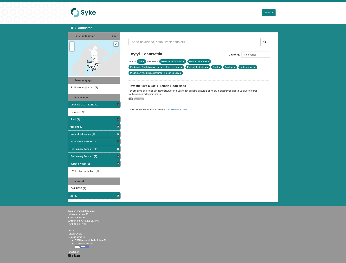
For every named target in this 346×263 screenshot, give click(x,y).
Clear (114, 36)
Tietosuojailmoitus (76, 237)
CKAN (74, 256)
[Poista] (143, 61)
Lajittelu (234, 54)
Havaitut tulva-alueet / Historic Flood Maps (157, 85)
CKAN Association (84, 243)
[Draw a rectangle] (116, 44)
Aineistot (268, 12)
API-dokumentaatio (179, 109)
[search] (265, 42)
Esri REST (139, 99)
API (152, 109)
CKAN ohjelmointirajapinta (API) (90, 240)
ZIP (131, 99)
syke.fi (71, 230)
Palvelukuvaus (75, 234)
